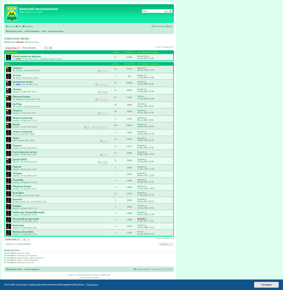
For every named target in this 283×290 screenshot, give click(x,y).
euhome (19, 71)
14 (106, 128)
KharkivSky (142, 56)
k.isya (15, 134)
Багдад (17, 206)
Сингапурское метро (25, 152)
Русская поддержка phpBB (89, 277)
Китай (16, 124)
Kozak (18, 78)
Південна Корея (22, 186)
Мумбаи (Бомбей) (23, 232)
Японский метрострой (26, 219)
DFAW (18, 59)
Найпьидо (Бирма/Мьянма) (28, 212)
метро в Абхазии (22, 131)
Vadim (18, 84)
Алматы (17, 110)
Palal (15, 141)
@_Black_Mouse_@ (21, 202)
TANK (139, 96)
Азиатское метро (16, 38)
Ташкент (17, 68)
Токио (16, 138)
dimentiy (20, 42)
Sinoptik (141, 219)
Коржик (140, 68)
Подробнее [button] (92, 284)
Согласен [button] (266, 284)
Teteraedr (19, 99)
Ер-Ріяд (17, 104)
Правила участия (55, 59)
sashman (16, 221)
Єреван (17, 89)
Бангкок (17, 199)
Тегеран (17, 173)
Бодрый (140, 131)
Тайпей (17, 167)
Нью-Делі (18, 193)
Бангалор (18, 225)
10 (94, 128)
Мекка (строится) (22, 118)
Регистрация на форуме (27, 56)
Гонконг (17, 145)
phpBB (84, 275)
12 (100, 128)
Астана (17, 75)
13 (103, 128)
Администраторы (31, 42)
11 (97, 128)
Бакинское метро (23, 82)
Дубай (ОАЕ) (20, 159)
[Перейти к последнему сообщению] (149, 56)
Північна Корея (21, 96)
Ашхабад (18, 180)
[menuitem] (18, 27)
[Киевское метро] (12, 13)
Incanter (16, 113)
